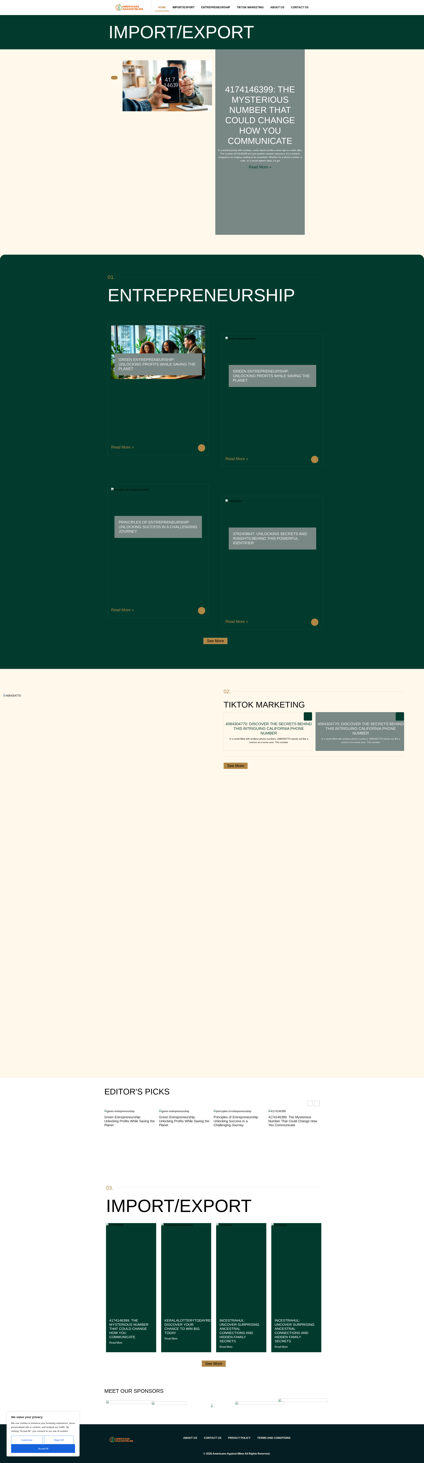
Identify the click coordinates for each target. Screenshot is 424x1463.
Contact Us (300, 7)
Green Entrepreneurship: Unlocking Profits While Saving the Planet (157, 364)
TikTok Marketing (250, 7)
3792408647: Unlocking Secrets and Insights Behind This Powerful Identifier (270, 538)
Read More (115, 1342)
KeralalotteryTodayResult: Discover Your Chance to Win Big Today (192, 1326)
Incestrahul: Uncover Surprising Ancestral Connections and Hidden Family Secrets (239, 1330)
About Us (277, 7)
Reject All (59, 1440)
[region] (43, 1434)
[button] (317, 1103)
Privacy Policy (239, 1438)
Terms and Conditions (274, 1438)
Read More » (260, 167)
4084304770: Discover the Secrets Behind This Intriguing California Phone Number (269, 728)
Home (162, 7)
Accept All (43, 1448)
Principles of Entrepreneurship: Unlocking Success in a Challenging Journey (158, 526)
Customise (26, 1440)
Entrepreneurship (215, 7)
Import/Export (184, 7)
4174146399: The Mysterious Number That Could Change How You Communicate (237, 1121)
